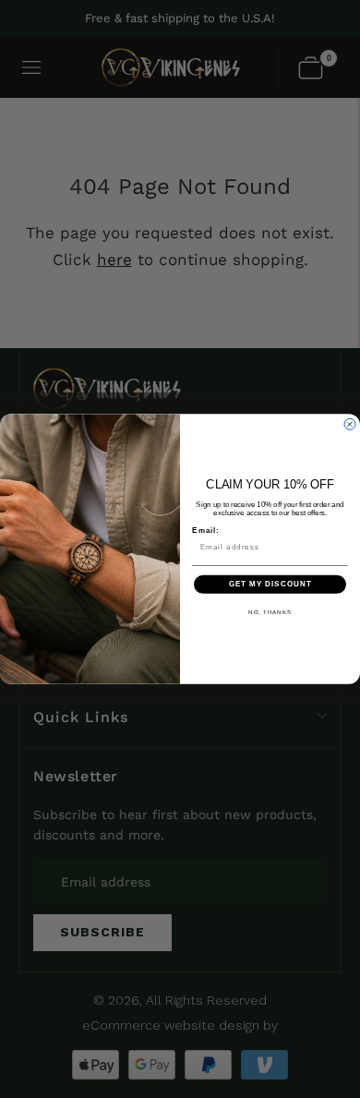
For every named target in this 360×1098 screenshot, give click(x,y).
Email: (206, 530)
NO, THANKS (270, 612)
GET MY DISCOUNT (270, 584)
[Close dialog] (349, 423)
